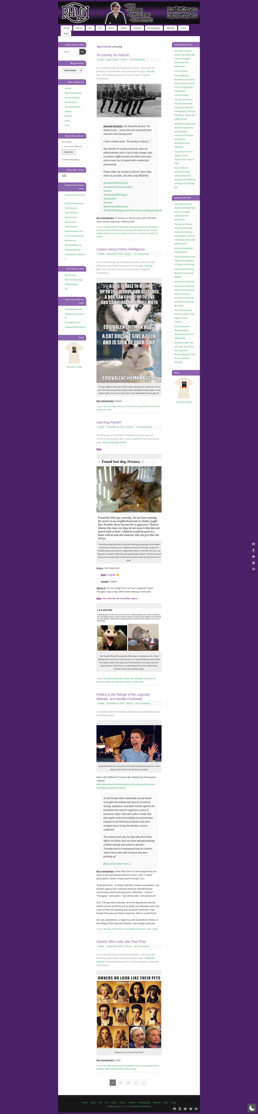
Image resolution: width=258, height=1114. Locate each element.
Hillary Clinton (111, 1069)
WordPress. (146, 1106)
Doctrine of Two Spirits (185, 281)
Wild (141, 682)
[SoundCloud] (253, 569)
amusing (124, 227)
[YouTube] (253, 557)
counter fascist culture (114, 230)
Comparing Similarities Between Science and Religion (185, 273)
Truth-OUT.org (71, 212)
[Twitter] (253, 563)
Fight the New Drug (73, 279)
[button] (252, 1108)
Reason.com (70, 222)
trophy (155, 929)
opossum (120, 682)
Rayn (102, 59)
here (118, 71)
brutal (115, 1065)
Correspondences (144, 427)
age (105, 406)
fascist (106, 233)
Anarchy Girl (142, 227)
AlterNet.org (70, 240)
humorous (101, 682)
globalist (100, 1069)
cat (124, 406)
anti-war (99, 230)
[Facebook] (253, 550)
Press (183, 28)
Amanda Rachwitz (111, 227)
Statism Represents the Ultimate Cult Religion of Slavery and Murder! (185, 260)
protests (141, 929)
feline (133, 406)
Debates (68, 111)
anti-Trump (117, 929)
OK (81, 51)
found (146, 678)
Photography (154, 28)
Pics (100, 28)
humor (113, 233)
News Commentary (73, 93)
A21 (66, 289)
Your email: (67, 141)
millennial (133, 929)
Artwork (137, 28)
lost (113, 682)
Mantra (135, 1106)
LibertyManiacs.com (74, 309)
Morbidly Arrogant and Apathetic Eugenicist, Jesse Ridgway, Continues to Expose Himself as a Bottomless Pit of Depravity (185, 135)
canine (119, 406)
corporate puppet (126, 1065)
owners (128, 1069)
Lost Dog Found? (108, 422)
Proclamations (71, 102)
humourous (154, 406)
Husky (99, 409)
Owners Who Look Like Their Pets (121, 941)
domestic (139, 678)
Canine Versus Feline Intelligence (120, 249)
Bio (90, 28)
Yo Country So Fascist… (114, 55)
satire (148, 929)
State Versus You (128, 233)
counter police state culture (137, 230)
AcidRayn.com (113, 1106)
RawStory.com (71, 226)
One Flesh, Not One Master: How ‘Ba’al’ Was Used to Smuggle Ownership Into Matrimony (185, 58)
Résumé (170, 28)
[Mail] (253, 544)
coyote (126, 678)
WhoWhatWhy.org (73, 245)
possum (128, 682)
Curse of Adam (181, 71)
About (79, 28)
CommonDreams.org (74, 235)
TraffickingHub (71, 284)
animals (115, 678)
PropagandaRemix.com (75, 327)
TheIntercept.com (72, 249)
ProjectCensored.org (74, 203)
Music (111, 28)
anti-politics (153, 227)
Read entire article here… (117, 863)
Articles (68, 88)
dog (128, 406)
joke (118, 233)
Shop (66, 33)
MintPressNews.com (74, 231)
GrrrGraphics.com (72, 322)
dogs (137, 1065)
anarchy (132, 227)
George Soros (152, 1065)
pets (134, 1069)
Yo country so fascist (146, 233)
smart (109, 409)
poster (135, 682)
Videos (124, 28)
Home (66, 28)
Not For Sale (70, 275)
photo (137, 438)
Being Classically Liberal (114, 442)
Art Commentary (137, 59)
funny (139, 406)
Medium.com (70, 217)
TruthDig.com (71, 208)
